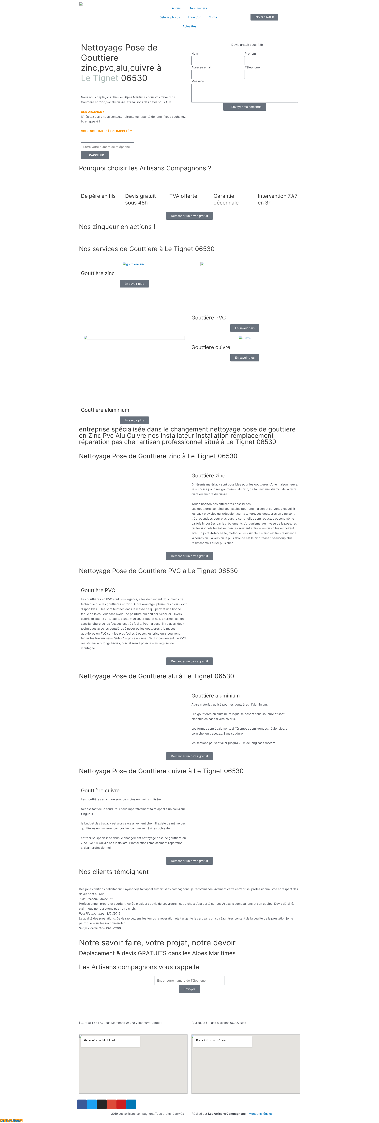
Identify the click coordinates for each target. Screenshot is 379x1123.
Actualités (189, 26)
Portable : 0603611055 (213, 1001)
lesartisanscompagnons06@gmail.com (192, 1010)
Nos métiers (198, 8)
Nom (194, 53)
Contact (214, 17)
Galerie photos (169, 17)
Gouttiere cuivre (210, 347)
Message (197, 81)
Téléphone (252, 67)
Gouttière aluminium (105, 410)
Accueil (177, 8)
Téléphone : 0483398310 (172, 1001)
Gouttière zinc (98, 273)
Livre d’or (194, 17)
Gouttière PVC (208, 318)
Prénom (250, 53)
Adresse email (201, 67)
